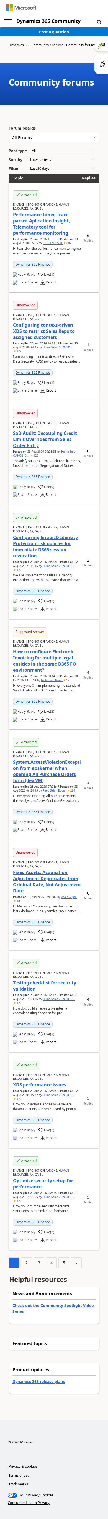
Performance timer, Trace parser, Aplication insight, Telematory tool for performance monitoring (41, 224)
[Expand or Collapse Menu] (8, 21)
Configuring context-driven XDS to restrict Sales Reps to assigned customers (44, 331)
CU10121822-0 (53, 243)
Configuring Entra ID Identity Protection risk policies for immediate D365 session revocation (45, 546)
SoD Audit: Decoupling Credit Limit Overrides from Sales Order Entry (45, 439)
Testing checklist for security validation (44, 986)
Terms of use (19, 1475)
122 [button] (19, 351)
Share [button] (32, 282)
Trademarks (18, 1483)
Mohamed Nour (52, 680)
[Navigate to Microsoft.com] (21, 7)
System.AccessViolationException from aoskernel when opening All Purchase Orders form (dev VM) (47, 771)
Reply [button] (31, 274)
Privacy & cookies (23, 1466)
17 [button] (67, 680)
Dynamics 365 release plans (38, 1381)
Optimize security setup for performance (43, 1184)
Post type (18, 150)
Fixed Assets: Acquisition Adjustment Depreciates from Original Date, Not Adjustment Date (47, 881)
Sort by (15, 159)
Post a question (54, 32)
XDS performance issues (39, 1085)
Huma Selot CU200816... (59, 347)
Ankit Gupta (69, 897)
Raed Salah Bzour (55, 790)
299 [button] (72, 790)
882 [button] (68, 243)
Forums (57, 45)
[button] (99, 21)
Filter (14, 168)
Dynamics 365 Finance (33, 264)
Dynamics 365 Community (48, 21)
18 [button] (18, 901)
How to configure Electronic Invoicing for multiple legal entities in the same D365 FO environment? (44, 661)
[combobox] (54, 137)
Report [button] (51, 282)
